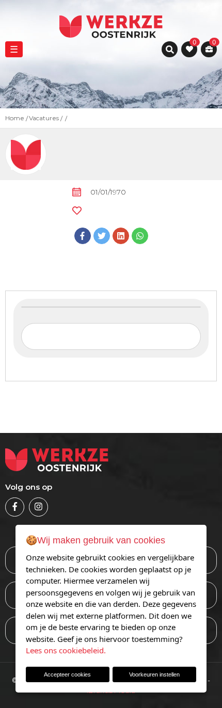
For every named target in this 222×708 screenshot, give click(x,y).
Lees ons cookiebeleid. (66, 650)
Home (14, 118)
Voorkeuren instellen (154, 674)
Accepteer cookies (67, 674)
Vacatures (44, 118)
